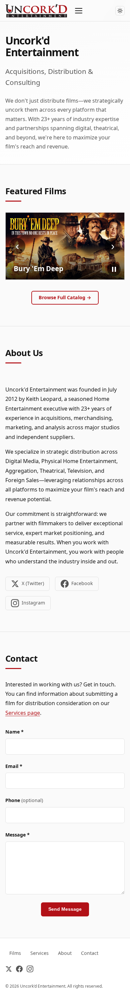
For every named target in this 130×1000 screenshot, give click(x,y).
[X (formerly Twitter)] (8, 970)
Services (39, 953)
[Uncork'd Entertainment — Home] (36, 10)
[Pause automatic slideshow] (114, 269)
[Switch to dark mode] (120, 10)
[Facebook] (19, 970)
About (65, 953)
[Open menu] (79, 10)
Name (14, 732)
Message (17, 834)
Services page (22, 712)
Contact (89, 953)
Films (15, 953)
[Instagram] (30, 970)
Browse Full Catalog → (65, 297)
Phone (24, 800)
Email (13, 766)
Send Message (65, 909)
